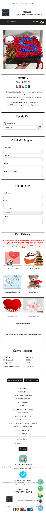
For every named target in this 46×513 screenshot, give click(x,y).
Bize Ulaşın (31, 3)
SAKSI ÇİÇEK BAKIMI (23, 399)
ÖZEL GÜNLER (23, 413)
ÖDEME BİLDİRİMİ (23, 430)
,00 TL (18, 357)
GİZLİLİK (23, 406)
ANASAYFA (23, 388)
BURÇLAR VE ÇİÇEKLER (23, 416)
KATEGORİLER (11, 22)
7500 (27, 357)
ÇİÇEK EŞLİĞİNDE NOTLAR (23, 395)
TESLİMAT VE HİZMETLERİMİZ (23, 409)
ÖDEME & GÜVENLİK (23, 420)
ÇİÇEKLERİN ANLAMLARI (23, 427)
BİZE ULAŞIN (23, 434)
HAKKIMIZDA (23, 392)
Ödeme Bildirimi (23, 3)
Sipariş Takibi (15, 3)
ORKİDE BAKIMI (23, 402)
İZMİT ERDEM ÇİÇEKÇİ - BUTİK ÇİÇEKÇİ (23, 423)
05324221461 (35, 22)
